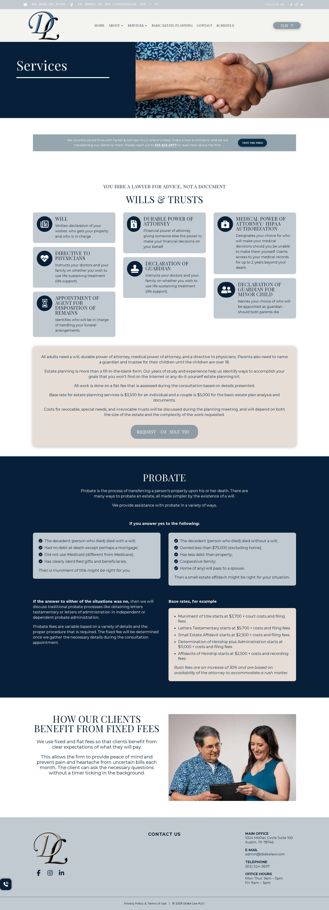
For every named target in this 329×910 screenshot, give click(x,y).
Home (100, 25)
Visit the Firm (252, 142)
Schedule (225, 25)
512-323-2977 (166, 145)
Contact (204, 25)
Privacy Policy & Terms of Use (145, 903)
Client (287, 25)
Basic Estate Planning (172, 25)
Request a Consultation (164, 431)
